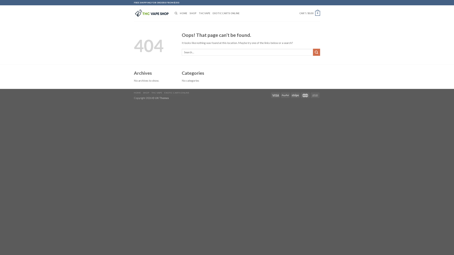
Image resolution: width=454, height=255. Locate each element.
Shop (193, 13)
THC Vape (204, 13)
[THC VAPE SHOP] (151, 13)
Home (183, 13)
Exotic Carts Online (226, 13)
